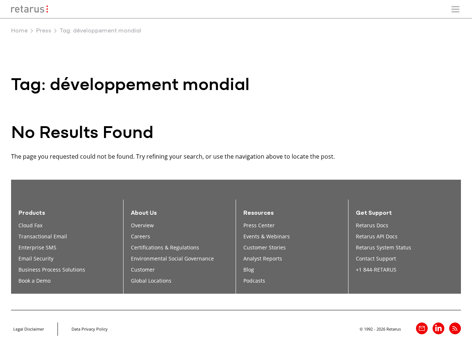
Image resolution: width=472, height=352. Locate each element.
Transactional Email (42, 236)
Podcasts (254, 280)
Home (19, 31)
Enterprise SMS (37, 247)
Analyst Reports (262, 258)
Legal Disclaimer (28, 329)
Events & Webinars (266, 236)
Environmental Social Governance (172, 258)
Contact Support (376, 258)
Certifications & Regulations (165, 247)
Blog (248, 269)
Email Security (35, 258)
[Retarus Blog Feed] (455, 328)
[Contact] (422, 328)
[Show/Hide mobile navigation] (455, 9)
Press (43, 31)
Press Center (259, 225)
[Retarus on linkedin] (438, 328)
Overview (142, 225)
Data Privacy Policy (90, 329)
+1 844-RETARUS (376, 269)
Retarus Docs (372, 225)
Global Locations (151, 280)
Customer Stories (264, 247)
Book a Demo (34, 280)
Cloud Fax (30, 225)
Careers (140, 236)
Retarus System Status (383, 247)
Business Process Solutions (51, 269)
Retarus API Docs (377, 236)
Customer (143, 269)
